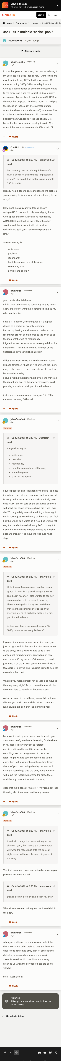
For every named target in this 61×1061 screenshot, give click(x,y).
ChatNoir (14, 147)
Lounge (35, 40)
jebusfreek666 (15, 40)
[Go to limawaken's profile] (5, 292)
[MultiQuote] (4, 136)
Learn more (6, 5)
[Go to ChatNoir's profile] (5, 148)
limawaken (15, 290)
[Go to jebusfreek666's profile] (4, 40)
